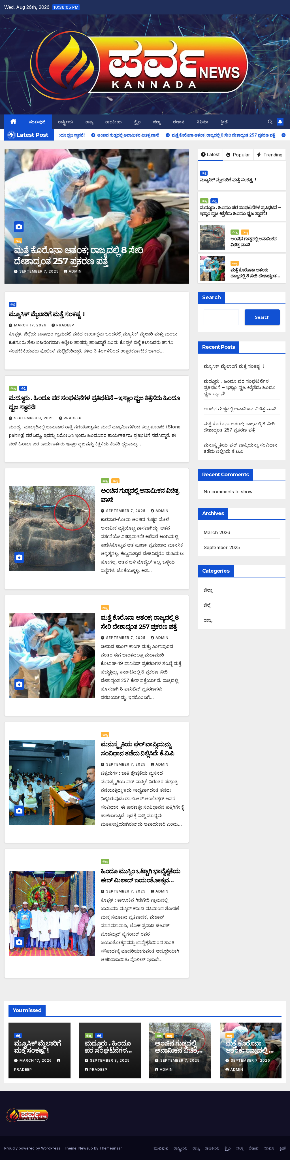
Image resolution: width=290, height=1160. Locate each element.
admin (74, 271)
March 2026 (217, 532)
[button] (270, 122)
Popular (240, 155)
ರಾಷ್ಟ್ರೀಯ (65, 121)
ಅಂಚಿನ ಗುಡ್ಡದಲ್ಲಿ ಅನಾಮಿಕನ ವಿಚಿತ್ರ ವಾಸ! (240, 408)
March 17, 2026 (31, 325)
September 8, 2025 (34, 418)
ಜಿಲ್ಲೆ (204, 173)
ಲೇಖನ (179, 121)
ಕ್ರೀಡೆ (224, 121)
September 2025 (222, 547)
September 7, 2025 (39, 271)
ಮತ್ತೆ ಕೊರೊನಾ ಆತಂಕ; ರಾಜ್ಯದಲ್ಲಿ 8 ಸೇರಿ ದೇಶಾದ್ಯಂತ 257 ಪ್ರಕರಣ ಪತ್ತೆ (78, 255)
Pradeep (65, 325)
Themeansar (110, 1148)
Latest (213, 154)
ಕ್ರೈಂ (137, 121)
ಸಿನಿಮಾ (202, 121)
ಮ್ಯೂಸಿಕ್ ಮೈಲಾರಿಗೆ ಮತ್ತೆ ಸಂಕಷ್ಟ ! (228, 179)
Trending (272, 155)
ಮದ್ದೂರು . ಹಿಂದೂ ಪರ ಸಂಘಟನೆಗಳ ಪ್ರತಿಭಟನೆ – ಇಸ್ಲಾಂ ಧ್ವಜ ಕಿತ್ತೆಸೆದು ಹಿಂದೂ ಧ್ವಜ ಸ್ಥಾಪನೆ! (240, 210)
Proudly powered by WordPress (32, 1148)
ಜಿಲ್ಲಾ (157, 121)
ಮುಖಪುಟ (37, 121)
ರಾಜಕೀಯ (113, 121)
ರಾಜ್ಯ (89, 121)
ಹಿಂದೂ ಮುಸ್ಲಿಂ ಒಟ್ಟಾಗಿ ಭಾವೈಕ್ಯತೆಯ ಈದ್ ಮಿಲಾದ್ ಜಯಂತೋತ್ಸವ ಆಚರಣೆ (140, 880)
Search (211, 297)
